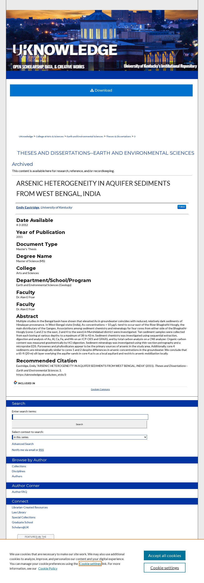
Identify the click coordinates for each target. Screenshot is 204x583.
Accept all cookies (164, 555)
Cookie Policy (47, 568)
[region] (102, 561)
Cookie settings (90, 563)
